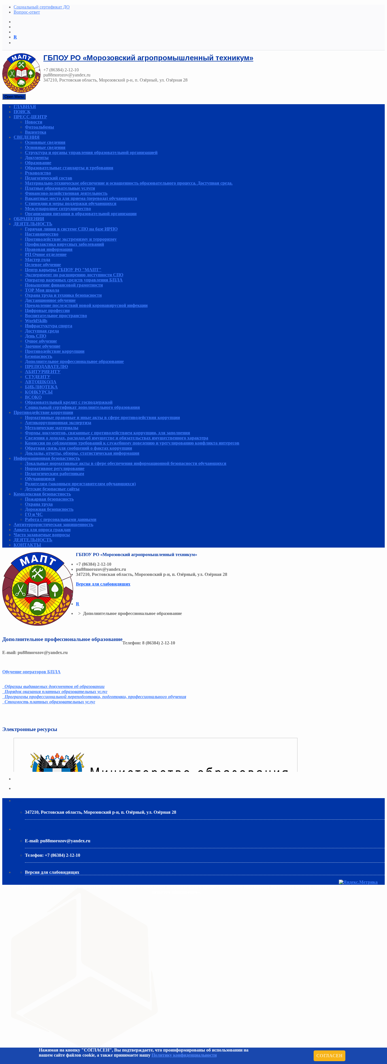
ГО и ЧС (34, 514)
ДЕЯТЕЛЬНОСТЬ (33, 223)
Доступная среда (42, 330)
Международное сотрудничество (58, 208)
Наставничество (41, 234)
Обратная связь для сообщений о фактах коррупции (78, 448)
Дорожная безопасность (49, 509)
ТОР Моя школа (42, 290)
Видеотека (35, 132)
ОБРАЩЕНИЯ (29, 218)
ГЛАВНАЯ (25, 106)
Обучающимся (40, 478)
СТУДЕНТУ (37, 376)
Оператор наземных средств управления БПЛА (74, 279)
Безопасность (38, 356)
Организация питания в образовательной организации (81, 213)
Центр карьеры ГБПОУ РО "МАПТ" (63, 269)
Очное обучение (41, 341)
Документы (37, 157)
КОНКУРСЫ (39, 392)
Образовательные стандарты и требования (69, 167)
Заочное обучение (42, 346)
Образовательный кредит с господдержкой (68, 402)
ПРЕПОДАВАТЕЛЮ (46, 366)
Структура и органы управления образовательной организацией (91, 152)
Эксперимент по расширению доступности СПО (74, 274)
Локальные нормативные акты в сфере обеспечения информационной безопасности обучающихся (125, 463)
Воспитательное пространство (56, 315)
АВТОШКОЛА (40, 381)
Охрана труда (39, 504)
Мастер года (37, 259)
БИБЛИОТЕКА (41, 386)
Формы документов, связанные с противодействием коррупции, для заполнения (107, 432)
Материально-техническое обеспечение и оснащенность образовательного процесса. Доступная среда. (129, 183)
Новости (33, 121)
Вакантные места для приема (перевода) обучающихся (81, 198)
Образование (38, 162)
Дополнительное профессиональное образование (74, 361)
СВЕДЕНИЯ (27, 137)
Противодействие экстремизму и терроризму (71, 239)
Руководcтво (38, 172)
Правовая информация (49, 249)
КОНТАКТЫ (27, 544)
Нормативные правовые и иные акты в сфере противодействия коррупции (102, 417)
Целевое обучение (43, 264)
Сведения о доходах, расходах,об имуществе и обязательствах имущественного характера (116, 437)
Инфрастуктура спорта (48, 325)
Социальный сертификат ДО (42, 7)
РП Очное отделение (46, 254)
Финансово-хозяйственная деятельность (66, 193)
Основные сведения (45, 142)
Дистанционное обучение (50, 300)
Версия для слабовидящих (103, 584)
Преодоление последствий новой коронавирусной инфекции (86, 305)
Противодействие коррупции (54, 351)
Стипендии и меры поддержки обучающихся (70, 203)
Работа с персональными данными (60, 519)
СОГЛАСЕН (329, 1055)
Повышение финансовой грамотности (64, 285)
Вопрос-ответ (27, 12)
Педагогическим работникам (54, 473)
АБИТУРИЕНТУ (43, 371)
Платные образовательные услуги (60, 188)
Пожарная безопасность (49, 499)
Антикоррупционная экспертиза (58, 422)
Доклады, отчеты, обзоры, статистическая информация (82, 453)
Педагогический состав (48, 178)
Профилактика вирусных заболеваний (64, 244)
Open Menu (14, 97)
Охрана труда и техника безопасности (63, 295)
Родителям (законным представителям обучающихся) (80, 483)
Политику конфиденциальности (184, 1055)
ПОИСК (22, 111)
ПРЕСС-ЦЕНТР (30, 116)
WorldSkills (36, 320)
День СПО (35, 336)
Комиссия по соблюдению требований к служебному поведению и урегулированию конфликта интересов (132, 443)
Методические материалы (51, 427)
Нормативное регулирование (54, 468)
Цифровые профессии (47, 310)
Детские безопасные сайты (52, 488)
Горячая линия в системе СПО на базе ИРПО (71, 229)
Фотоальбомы (39, 127)
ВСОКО (33, 397)
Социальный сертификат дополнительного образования (82, 407)
